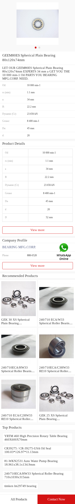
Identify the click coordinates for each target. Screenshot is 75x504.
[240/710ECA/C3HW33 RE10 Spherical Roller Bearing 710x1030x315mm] (56, 364)
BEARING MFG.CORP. (19, 247)
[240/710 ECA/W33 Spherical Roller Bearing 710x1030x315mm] (56, 316)
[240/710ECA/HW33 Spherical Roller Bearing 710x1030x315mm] (18, 364)
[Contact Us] (64, 252)
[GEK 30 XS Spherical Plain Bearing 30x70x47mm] (18, 316)
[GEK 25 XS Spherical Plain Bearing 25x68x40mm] (56, 411)
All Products (19, 499)
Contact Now (56, 499)
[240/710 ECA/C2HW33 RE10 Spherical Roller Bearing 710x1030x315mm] (18, 411)
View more (37, 230)
